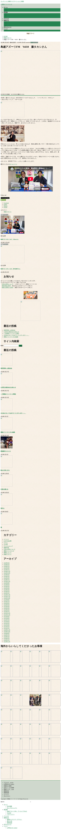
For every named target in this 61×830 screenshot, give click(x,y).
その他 (6, 544)
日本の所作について (7, 284)
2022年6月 (7, 603)
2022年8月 (7, 599)
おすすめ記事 (7, 541)
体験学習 (6, 547)
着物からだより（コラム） (14, 22)
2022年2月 (7, 610)
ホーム (6, 804)
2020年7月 (7, 635)
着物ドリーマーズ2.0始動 (11, 337)
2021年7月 (7, 620)
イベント (6, 539)
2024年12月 (7, 571)
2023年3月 (7, 589)
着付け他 (9, 23)
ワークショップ (8, 546)
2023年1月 (7, 593)
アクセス (6, 816)
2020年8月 (7, 633)
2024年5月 (7, 574)
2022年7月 (7, 601)
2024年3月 (7, 576)
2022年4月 (7, 606)
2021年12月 (7, 613)
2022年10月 (7, 598)
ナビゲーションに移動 (17, 1)
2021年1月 (7, 628)
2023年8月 (7, 583)
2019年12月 (7, 641)
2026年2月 (7, 564)
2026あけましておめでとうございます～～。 (16, 335)
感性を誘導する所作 (7, 287)
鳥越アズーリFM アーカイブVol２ (17, 14)
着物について (7, 552)
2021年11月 (7, 615)
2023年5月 (7, 586)
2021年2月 (7, 626)
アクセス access (8, 782)
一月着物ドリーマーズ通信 (11, 333)
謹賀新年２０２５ (6, 451)
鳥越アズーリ (34, 42)
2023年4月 (7, 588)
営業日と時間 (7, 786)
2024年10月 (7, 573)
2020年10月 (7, 631)
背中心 (2, 508)
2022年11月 (7, 596)
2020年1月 (7, 640)
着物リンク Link (9, 789)
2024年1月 (7, 579)
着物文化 (6, 791)
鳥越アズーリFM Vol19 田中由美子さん (10, 268)
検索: (2, 345)
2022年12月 (7, 594)
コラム (6, 542)
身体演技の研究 (6, 285)
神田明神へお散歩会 (9, 330)
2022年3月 (7, 608)
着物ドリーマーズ (9, 551)
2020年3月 (7, 636)
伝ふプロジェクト (12, 10)
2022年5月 (7, 605)
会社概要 (9, 9)
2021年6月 (7, 621)
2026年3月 (7, 563)
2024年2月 (7, 578)
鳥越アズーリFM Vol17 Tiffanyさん (10, 239)
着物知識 (9, 25)
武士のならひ (7, 824)
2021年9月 (7, 616)
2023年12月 (7, 581)
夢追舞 (6, 809)
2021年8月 (7, 618)
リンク (6, 826)
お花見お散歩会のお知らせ (11, 332)
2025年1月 (7, 569)
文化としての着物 (9, 787)
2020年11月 (7, 630)
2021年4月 (7, 625)
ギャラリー (7, 796)
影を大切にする (5, 470)
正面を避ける (4, 489)
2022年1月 (7, 611)
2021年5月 (7, 623)
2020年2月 (7, 638)
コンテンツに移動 (6, 1)
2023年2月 (7, 591)
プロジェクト (11, 17)
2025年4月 (7, 568)
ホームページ (13, 164)
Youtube (9, 15)
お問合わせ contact (12, 30)
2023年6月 (7, 584)
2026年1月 (7, 566)
